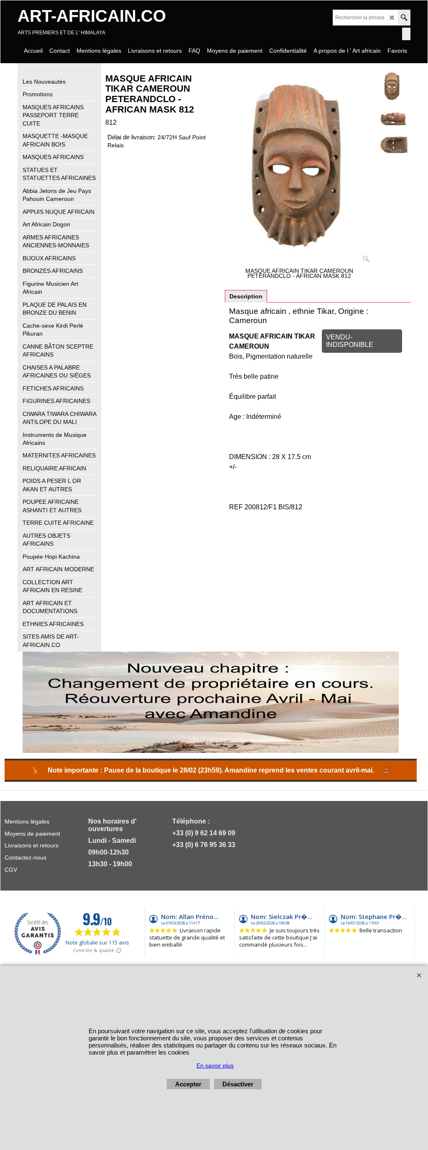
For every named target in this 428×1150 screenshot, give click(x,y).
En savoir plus (215, 1065)
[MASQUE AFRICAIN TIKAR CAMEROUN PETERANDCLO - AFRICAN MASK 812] (392, 117)
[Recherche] (404, 17)
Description (245, 296)
